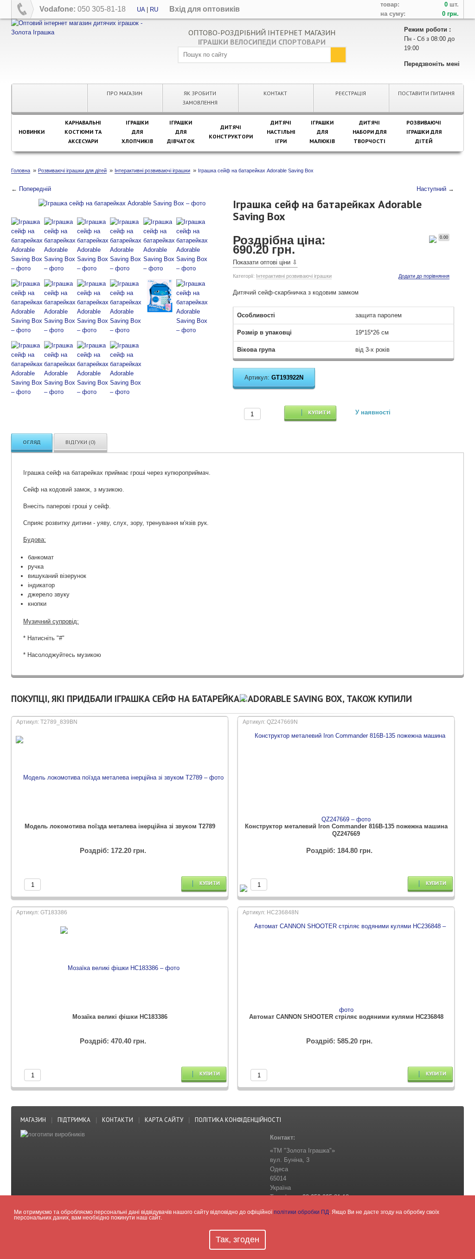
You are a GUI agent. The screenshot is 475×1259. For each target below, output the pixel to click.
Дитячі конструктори (231, 132)
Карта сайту (164, 1120)
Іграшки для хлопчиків (137, 131)
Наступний (431, 188)
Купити (318, 412)
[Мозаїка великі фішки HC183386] (120, 968)
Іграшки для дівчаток (181, 131)
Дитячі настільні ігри (281, 131)
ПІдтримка (74, 1120)
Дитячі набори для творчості (369, 131)
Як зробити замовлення (200, 98)
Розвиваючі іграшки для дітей (424, 131)
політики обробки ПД (301, 1212)
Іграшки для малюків (322, 131)
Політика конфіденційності (238, 1120)
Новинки (32, 131)
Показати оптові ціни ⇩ (265, 262)
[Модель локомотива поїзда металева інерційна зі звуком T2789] (119, 777)
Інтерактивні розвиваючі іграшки (294, 276)
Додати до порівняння (423, 276)
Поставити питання (426, 93)
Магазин (33, 1120)
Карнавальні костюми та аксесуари (83, 131)
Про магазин (124, 93)
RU (154, 9)
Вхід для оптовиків (204, 9)
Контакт (275, 93)
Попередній (35, 188)
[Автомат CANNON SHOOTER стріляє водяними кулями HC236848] (346, 968)
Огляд (32, 442)
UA (141, 9)
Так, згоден (237, 1239)
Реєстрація (350, 93)
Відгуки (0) (80, 442)
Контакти (117, 1120)
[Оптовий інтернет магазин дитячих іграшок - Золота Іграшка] (87, 27)
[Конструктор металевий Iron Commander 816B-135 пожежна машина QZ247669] (346, 777)
